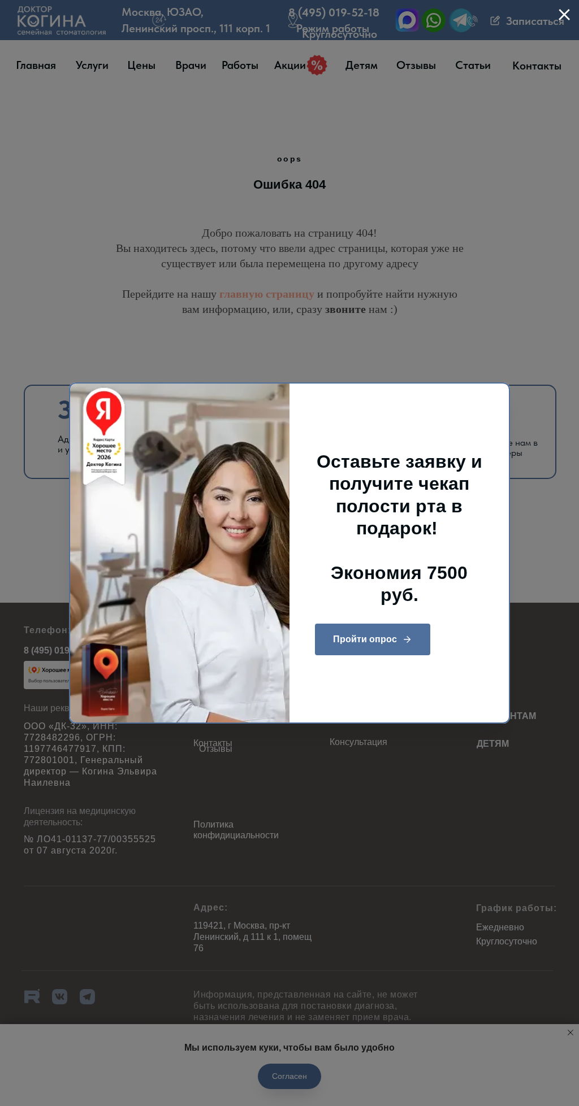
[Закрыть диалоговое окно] (564, 15)
